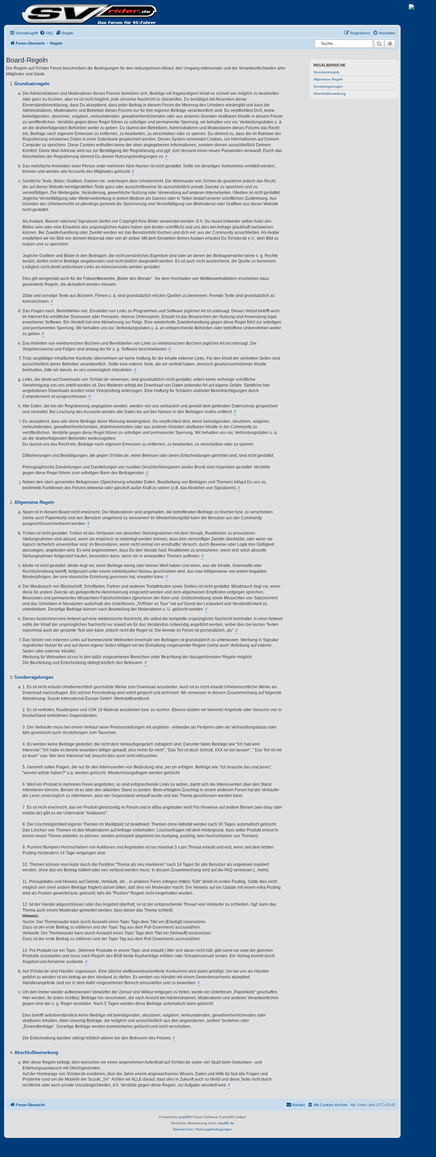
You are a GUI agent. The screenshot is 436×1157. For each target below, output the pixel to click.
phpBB (184, 1117)
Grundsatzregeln (326, 72)
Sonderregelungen (328, 86)
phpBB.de (226, 1123)
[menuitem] (46, 33)
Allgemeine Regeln (328, 79)
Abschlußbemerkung (329, 93)
